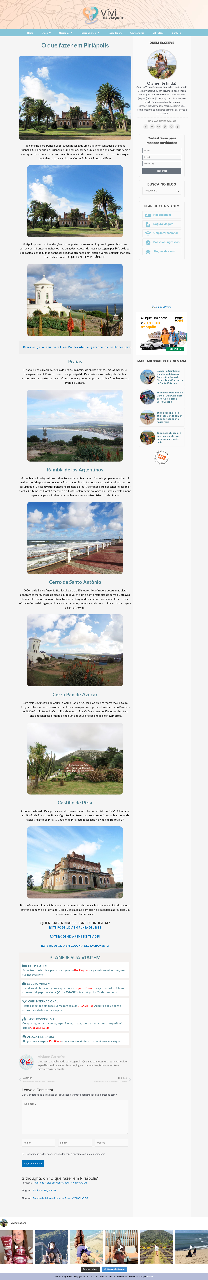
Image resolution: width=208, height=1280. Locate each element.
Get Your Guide (39, 1027)
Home (30, 32)
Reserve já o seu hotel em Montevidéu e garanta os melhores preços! (80, 347)
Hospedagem (115, 32)
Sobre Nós (158, 32)
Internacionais (88, 32)
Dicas (45, 32)
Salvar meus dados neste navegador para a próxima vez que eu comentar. (65, 1154)
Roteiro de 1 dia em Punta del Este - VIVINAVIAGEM (60, 1198)
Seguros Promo (84, 988)
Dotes (150, 1276)
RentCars (55, 1041)
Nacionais (64, 32)
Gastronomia (137, 32)
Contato (176, 32)
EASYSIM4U (85, 1005)
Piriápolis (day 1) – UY (44, 1190)
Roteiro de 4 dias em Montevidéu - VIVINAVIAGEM (60, 1182)
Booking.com (82, 970)
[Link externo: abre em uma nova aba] (161, 306)
